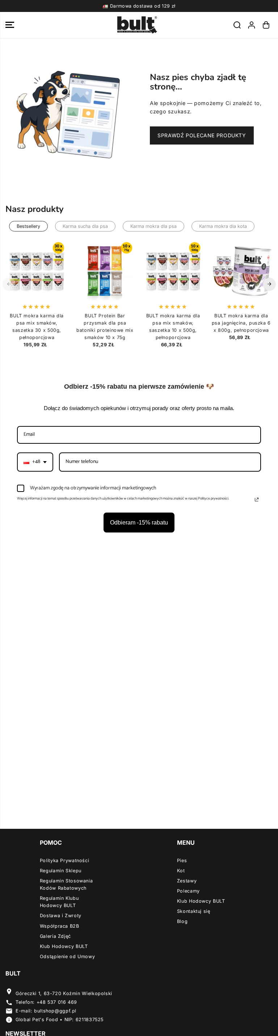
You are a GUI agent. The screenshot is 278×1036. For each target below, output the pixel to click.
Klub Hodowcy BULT (64, 946)
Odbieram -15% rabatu (139, 522)
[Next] (269, 284)
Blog (182, 921)
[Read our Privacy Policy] (256, 499)
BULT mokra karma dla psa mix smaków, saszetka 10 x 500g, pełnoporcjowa (173, 326)
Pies (182, 860)
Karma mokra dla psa (153, 226)
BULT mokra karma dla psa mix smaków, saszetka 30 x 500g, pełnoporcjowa (37, 326)
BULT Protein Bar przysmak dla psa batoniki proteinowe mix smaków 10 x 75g (105, 326)
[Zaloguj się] (251, 25)
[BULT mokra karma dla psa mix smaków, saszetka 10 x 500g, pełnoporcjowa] (173, 271)
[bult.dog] (137, 25)
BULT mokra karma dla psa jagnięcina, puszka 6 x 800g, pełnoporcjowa (241, 323)
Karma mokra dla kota (223, 226)
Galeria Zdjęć (55, 936)
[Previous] (9, 284)
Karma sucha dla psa (85, 226)
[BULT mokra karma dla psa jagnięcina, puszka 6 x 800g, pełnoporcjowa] (241, 271)
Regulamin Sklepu (60, 870)
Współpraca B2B (59, 926)
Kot (181, 870)
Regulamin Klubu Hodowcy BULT (59, 901)
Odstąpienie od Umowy (67, 956)
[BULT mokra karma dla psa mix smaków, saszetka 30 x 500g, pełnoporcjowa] (37, 271)
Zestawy (187, 880)
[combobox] (35, 462)
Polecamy (188, 891)
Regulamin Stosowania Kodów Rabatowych (66, 884)
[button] (9, 25)
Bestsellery (28, 226)
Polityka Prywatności (64, 860)
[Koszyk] (266, 25)
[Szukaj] (237, 25)
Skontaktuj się (193, 911)
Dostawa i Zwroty (60, 915)
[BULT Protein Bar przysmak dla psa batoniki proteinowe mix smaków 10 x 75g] (105, 271)
